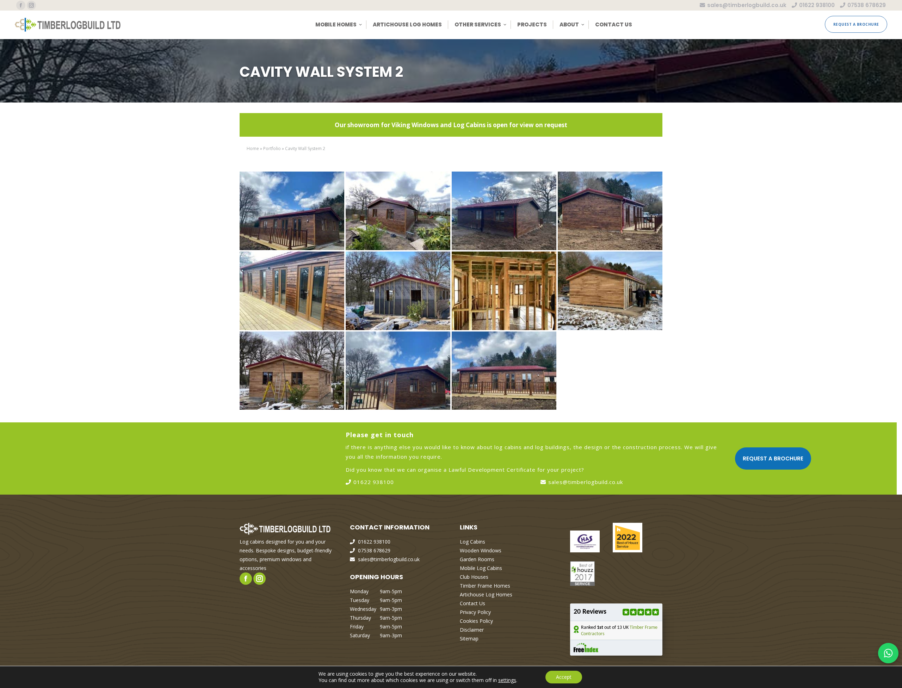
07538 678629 (866, 5)
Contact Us (472, 603)
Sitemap (469, 638)
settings (507, 680)
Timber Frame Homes (485, 585)
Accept (564, 677)
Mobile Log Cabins (481, 568)
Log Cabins (472, 541)
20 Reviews (590, 611)
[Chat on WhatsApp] (888, 653)
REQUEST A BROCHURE (856, 24)
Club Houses (474, 577)
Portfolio (272, 148)
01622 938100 (817, 5)
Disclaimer (472, 629)
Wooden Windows (480, 550)
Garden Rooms (477, 559)
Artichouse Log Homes (486, 594)
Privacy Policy (475, 612)
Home (253, 148)
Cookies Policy (476, 621)
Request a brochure (773, 458)
